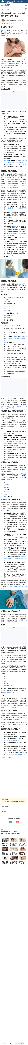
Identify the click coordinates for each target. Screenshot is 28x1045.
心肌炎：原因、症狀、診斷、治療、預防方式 (22, 844)
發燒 (14, 297)
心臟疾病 (23, 284)
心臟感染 (7, 9)
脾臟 (5, 342)
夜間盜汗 (6, 306)
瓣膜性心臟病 (17, 74)
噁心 (5, 308)
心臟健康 (2, 9)
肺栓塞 (24, 474)
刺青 (15, 226)
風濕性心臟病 (10, 179)
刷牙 (13, 202)
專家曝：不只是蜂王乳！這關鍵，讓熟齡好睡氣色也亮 (13, 844)
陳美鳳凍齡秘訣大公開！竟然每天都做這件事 (5, 844)
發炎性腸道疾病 (13, 216)
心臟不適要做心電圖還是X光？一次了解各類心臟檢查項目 (15, 558)
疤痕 (21, 449)
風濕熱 (14, 447)
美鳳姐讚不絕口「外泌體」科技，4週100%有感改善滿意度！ (14, 853)
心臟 (2, 30)
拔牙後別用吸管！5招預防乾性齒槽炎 (16, 754)
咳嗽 (5, 310)
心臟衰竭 (6, 485)
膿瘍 (5, 491)
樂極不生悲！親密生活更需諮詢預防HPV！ (5, 853)
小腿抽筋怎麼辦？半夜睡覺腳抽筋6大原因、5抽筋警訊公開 (14, 862)
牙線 (8, 206)
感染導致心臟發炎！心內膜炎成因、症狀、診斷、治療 (22, 853)
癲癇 (5, 496)
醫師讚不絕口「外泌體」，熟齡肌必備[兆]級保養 (22, 862)
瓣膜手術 (6, 160)
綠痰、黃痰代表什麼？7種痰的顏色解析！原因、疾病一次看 (5, 862)
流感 (8, 297)
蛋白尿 (15, 336)
